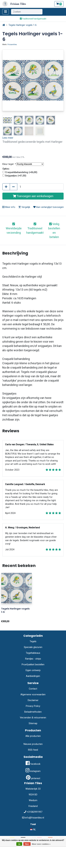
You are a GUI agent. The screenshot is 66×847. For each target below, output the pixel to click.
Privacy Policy (33, 706)
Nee (27, 844)
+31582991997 (34, 812)
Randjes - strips (33, 658)
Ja (19, 844)
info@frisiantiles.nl (34, 817)
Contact (33, 688)
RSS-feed (33, 750)
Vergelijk (25, 207)
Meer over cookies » (41, 844)
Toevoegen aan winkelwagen (34, 196)
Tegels (33, 641)
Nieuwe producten (33, 744)
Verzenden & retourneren (33, 717)
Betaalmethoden (33, 712)
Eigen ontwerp (33, 670)
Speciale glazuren (33, 647)
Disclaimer (33, 700)
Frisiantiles (12, 44)
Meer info (9, 207)
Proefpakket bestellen (33, 664)
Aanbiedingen (33, 676)
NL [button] (34, 829)
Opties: (6, 168)
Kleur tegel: (9, 164)
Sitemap (33, 723)
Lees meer (7, 137)
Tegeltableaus (33, 653)
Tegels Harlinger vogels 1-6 (22, 25)
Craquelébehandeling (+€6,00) (21, 172)
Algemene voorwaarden (33, 694)
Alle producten (33, 736)
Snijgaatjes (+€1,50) (15, 175)
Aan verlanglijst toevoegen (50, 207)
